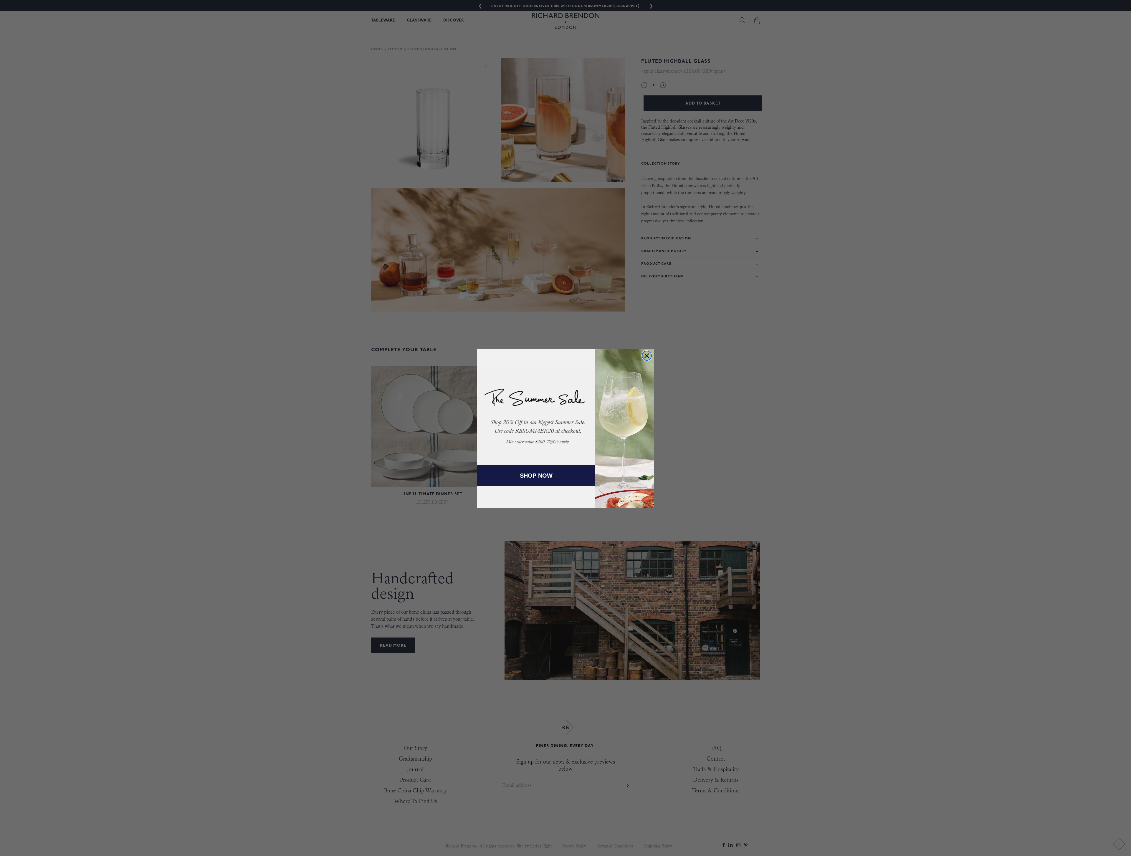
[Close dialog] (647, 355)
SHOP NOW (536, 475)
